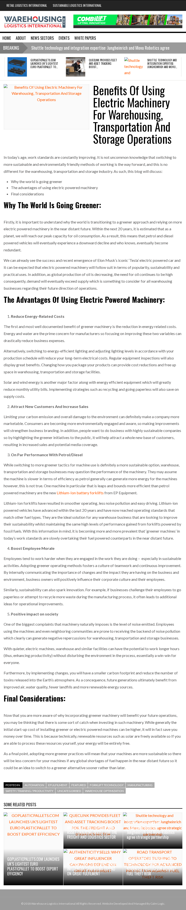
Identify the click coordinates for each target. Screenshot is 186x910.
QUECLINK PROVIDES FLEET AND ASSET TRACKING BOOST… (103, 63)
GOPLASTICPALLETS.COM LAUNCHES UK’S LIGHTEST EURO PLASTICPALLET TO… (44, 63)
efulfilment (57, 785)
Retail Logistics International (27, 5)
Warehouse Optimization (104, 791)
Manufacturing (140, 785)
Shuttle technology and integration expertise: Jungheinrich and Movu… (162, 63)
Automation (34, 785)
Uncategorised (69, 791)
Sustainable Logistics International (77, 5)
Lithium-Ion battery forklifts (80, 492)
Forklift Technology (107, 785)
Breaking (11, 48)
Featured (78, 785)
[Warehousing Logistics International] (35, 21)
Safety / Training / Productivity (29, 791)
